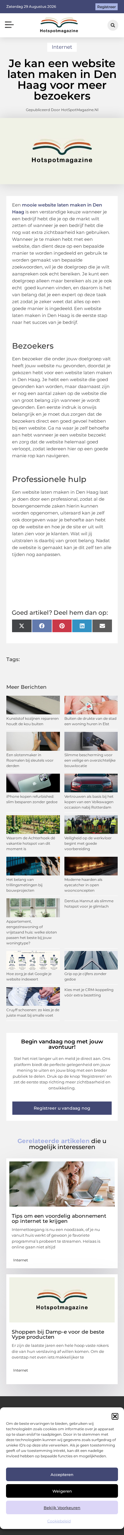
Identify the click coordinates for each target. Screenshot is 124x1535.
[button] (115, 1416)
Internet (62, 47)
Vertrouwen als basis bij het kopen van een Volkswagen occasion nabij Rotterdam (88, 801)
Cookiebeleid (59, 1521)
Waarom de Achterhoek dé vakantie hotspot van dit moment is (30, 843)
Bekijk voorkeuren (62, 1507)
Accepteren (62, 1474)
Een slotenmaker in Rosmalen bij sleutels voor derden (30, 760)
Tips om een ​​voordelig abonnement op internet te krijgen (59, 1218)
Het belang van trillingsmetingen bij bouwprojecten (24, 885)
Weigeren (62, 1491)
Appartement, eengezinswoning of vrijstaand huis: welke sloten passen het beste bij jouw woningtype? (31, 932)
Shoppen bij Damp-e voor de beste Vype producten (58, 1334)
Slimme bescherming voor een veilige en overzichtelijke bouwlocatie (90, 760)
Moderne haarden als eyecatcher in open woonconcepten (83, 885)
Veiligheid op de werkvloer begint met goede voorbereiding (88, 843)
